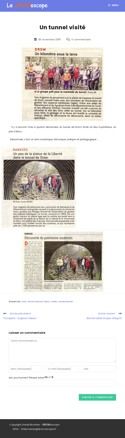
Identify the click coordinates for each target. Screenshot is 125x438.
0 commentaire (81, 39)
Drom (30, 301)
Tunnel (53, 301)
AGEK (23, 301)
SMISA (46, 301)
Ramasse (38, 301)
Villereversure (65, 301)
